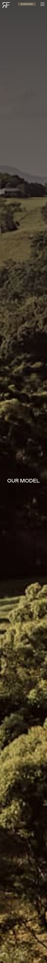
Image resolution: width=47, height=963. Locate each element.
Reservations (27, 4)
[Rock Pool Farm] (4, 5)
